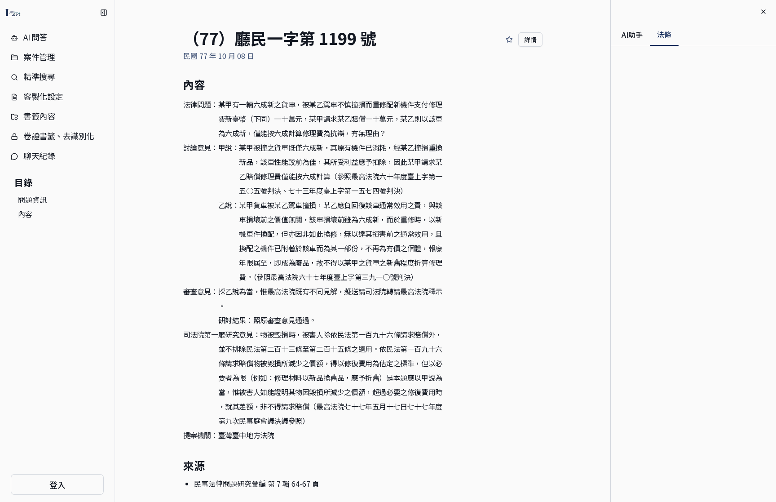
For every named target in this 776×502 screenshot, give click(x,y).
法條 (664, 34)
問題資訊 (32, 199)
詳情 (530, 39)
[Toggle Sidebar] (114, 251)
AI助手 (632, 34)
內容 (25, 214)
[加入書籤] (509, 39)
